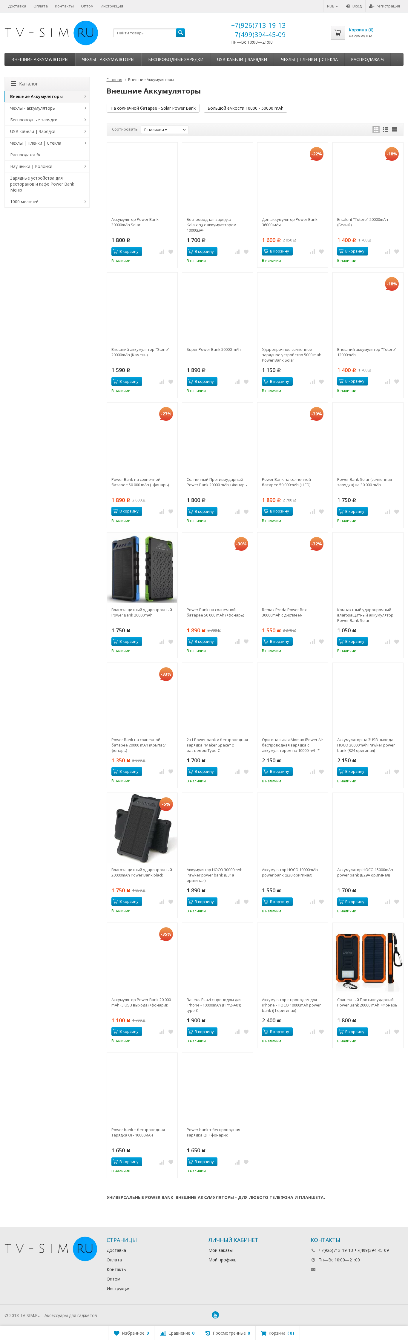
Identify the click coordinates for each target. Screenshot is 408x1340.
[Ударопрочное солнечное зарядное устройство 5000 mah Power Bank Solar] (292, 308)
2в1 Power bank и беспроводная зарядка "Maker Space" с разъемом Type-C (217, 745)
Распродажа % (367, 59)
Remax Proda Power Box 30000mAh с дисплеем (284, 612)
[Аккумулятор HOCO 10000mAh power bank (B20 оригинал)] (292, 828)
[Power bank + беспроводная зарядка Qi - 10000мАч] (142, 1088)
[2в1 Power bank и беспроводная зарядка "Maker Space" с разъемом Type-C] (217, 698)
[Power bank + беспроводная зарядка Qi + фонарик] (217, 1088)
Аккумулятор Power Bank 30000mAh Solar (135, 222)
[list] (385, 129)
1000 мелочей (24, 201)
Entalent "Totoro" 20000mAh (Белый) (362, 222)
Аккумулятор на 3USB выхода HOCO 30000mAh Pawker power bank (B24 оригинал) (366, 745)
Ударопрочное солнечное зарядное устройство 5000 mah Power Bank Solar (291, 355)
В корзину (129, 251)
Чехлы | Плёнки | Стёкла (309, 59)
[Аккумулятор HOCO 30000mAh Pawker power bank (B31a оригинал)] (217, 828)
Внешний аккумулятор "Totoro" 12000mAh (367, 352)
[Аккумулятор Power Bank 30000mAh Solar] (142, 178)
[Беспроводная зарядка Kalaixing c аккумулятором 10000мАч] (217, 178)
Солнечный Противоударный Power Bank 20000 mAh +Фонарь (217, 482)
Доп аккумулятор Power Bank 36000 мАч (289, 222)
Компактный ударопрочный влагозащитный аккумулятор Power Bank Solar (365, 615)
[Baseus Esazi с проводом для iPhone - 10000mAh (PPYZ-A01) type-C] (217, 958)
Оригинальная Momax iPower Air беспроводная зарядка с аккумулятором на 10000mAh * (292, 745)
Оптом (87, 6)
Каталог (28, 83)
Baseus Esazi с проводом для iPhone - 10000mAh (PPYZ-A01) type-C (214, 1005)
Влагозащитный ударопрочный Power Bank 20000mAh (141, 612)
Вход (357, 6)
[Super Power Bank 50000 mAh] (217, 308)
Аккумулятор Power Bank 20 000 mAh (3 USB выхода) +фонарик (141, 1002)
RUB (331, 6)
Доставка (17, 6)
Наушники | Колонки (31, 166)
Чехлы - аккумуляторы (108, 59)
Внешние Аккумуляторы (39, 59)
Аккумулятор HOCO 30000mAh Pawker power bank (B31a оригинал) (215, 875)
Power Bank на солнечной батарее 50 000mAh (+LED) (286, 482)
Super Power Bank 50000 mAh (214, 349)
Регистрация (388, 6)
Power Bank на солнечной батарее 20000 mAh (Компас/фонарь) (138, 745)
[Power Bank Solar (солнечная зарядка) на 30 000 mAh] (368, 438)
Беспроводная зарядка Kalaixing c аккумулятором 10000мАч (211, 225)
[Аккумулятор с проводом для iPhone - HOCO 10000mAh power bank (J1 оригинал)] (292, 958)
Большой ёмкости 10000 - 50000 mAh (245, 108)
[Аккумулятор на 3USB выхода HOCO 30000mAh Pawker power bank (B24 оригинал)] (368, 698)
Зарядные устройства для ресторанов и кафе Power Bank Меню (42, 184)
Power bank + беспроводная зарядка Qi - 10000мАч (138, 1132)
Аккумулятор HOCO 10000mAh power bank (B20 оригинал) (290, 872)
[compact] (394, 129)
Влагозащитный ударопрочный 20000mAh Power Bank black (141, 872)
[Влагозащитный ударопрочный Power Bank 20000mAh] (142, 568)
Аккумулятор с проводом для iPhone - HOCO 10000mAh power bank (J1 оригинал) (291, 1005)
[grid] (376, 129)
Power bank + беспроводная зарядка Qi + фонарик (213, 1132)
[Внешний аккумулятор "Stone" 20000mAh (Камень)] (142, 308)
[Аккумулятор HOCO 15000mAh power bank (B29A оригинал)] (368, 828)
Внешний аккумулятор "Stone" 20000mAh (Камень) (140, 352)
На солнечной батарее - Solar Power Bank (153, 108)
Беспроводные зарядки (175, 59)
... (397, 59)
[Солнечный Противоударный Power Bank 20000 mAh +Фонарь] (217, 438)
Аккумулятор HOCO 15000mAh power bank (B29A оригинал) (365, 872)
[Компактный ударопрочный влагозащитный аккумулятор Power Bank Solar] (368, 568)
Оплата (40, 6)
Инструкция (112, 6)
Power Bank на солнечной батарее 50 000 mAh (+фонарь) (140, 482)
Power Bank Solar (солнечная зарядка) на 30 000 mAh (364, 482)
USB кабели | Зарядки (242, 59)
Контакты (64, 6)
